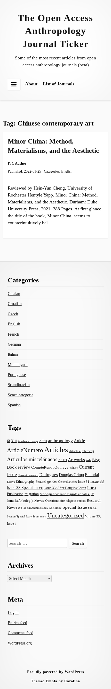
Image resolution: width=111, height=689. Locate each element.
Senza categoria (20, 395)
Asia (88, 460)
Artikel (62, 460)
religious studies (76, 501)
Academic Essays (28, 441)
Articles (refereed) (81, 451)
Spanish (14, 405)
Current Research (28, 475)
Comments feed (20, 633)
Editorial (92, 474)
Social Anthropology (35, 507)
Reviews (14, 507)
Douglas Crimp (71, 474)
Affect (43, 441)
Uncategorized (65, 515)
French (13, 334)
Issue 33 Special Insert (25, 487)
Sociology (55, 507)
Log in (13, 612)
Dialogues (48, 474)
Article (79, 441)
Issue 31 (83, 482)
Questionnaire (55, 501)
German (14, 344)
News (39, 500)
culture (73, 467)
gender (52, 482)
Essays (11, 481)
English (66, 171)
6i (8, 441)
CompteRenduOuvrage (49, 467)
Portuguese (17, 374)
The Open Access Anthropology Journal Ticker (55, 31)
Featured (41, 482)
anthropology (60, 440)
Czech (13, 314)
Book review (18, 467)
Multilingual (18, 364)
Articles (56, 449)
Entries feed (17, 623)
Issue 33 (97, 481)
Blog (96, 460)
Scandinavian (19, 384)
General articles (67, 482)
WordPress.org (20, 643)
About (31, 83)
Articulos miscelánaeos (32, 459)
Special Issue (74, 507)
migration (32, 494)
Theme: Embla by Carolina (55, 681)
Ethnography (25, 482)
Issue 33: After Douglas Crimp (65, 488)
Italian (13, 354)
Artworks (76, 459)
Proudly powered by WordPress (55, 672)
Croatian (15, 303)
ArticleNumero (25, 450)
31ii (14, 441)
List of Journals (58, 83)
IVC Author (17, 163)
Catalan (14, 293)
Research (94, 500)
